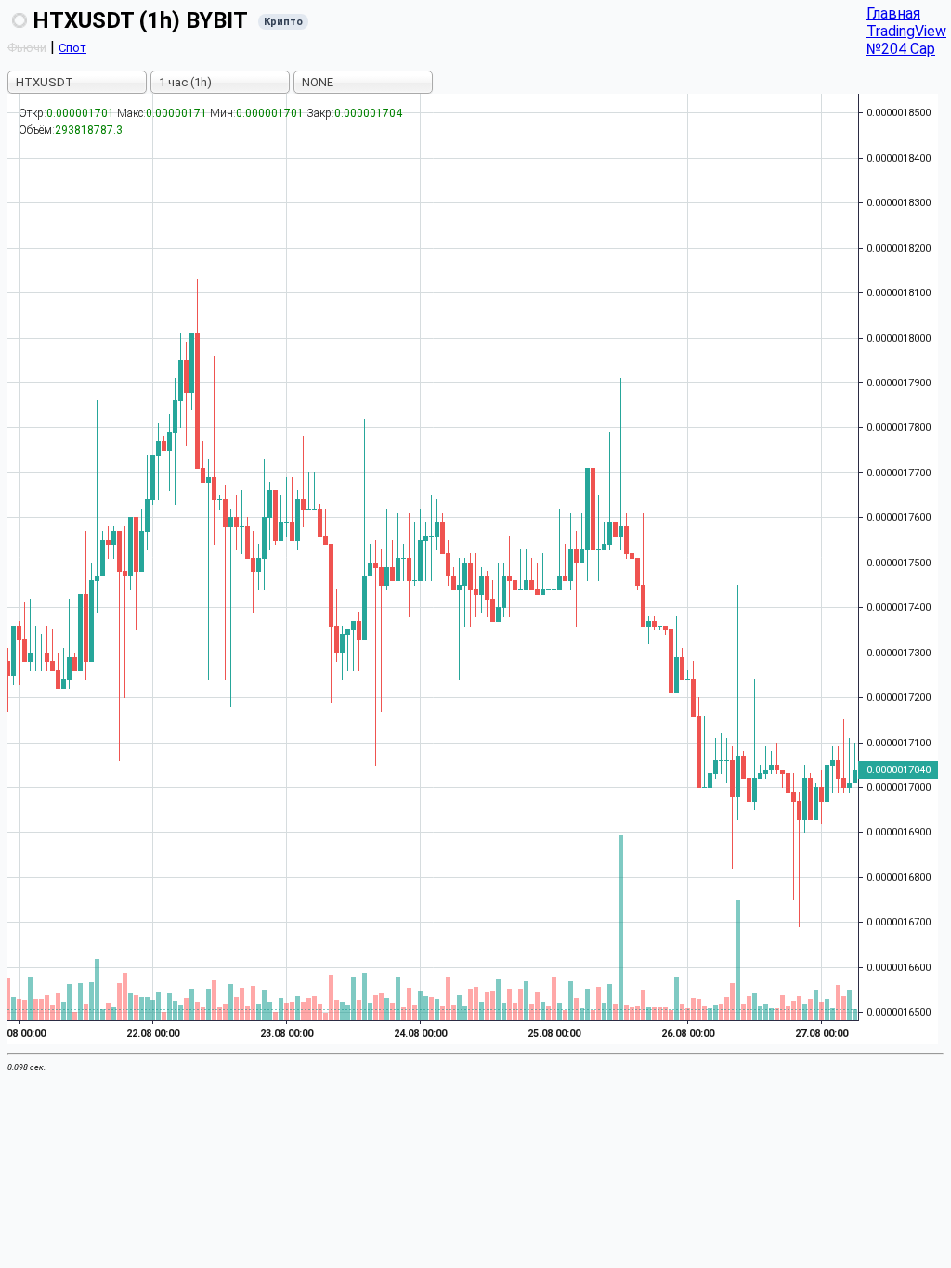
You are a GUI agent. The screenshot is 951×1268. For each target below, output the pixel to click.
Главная (893, 13)
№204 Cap (900, 49)
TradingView (906, 31)
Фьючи (26, 48)
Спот (72, 48)
